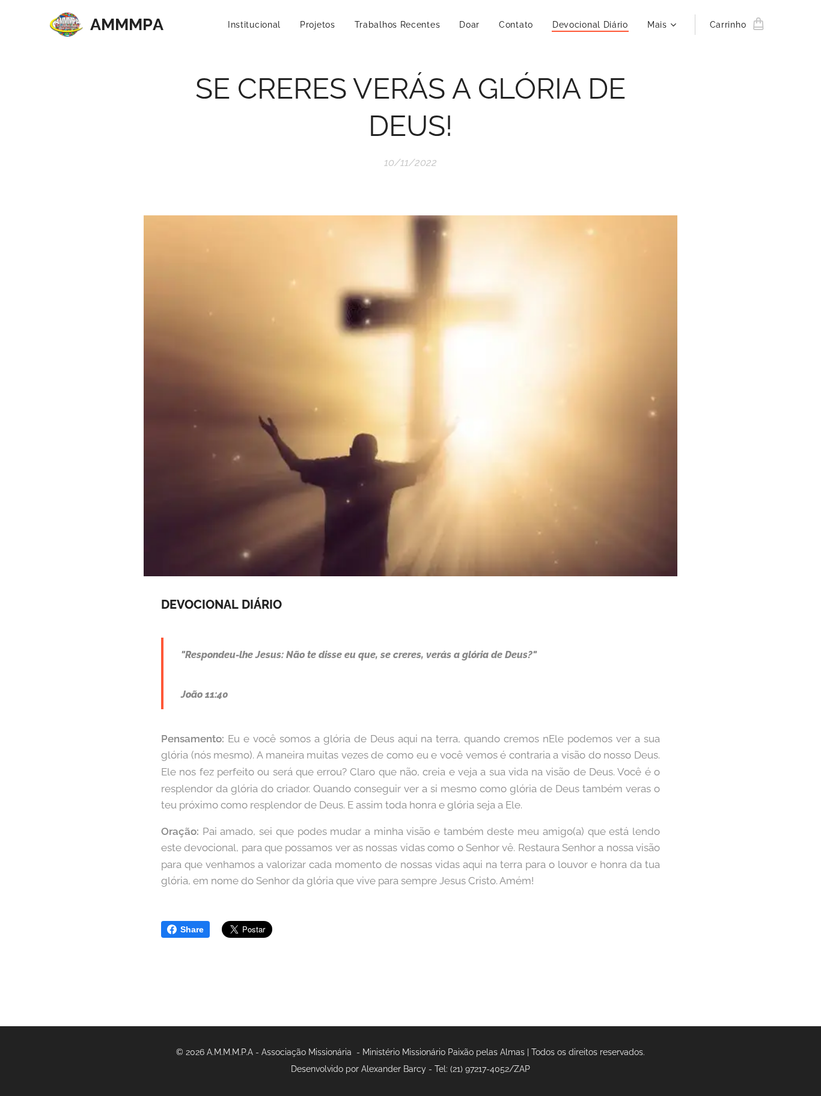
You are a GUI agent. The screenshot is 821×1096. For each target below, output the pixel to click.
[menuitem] (257, 25)
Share (192, 929)
